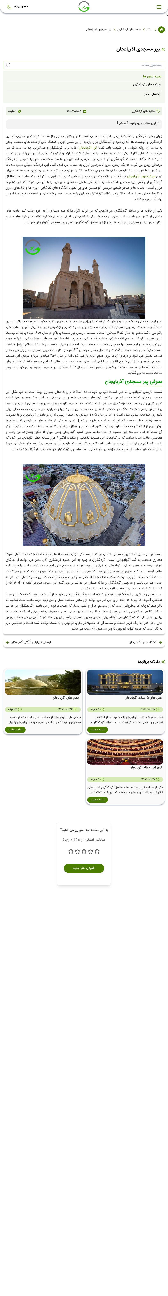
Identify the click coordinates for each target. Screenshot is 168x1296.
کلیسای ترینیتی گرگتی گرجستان (31, 642)
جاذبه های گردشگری (129, 30)
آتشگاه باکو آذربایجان (143, 642)
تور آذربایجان (88, 148)
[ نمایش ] (122, 123)
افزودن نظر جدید (84, 868)
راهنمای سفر (152, 94)
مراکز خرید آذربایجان (141, 176)
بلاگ (149, 30)
